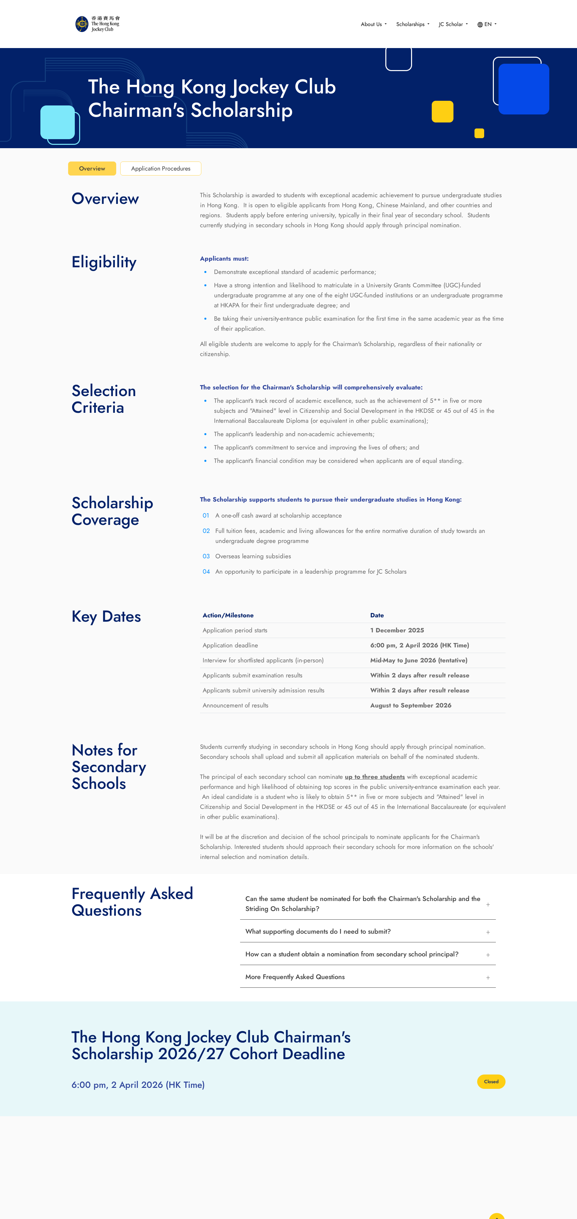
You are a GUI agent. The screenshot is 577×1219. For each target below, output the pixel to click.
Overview (92, 168)
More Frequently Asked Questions (295, 977)
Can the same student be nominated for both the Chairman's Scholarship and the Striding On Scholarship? (362, 904)
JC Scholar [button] (451, 24)
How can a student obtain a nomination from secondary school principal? (352, 954)
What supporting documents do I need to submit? (318, 931)
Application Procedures (160, 168)
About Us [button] (372, 24)
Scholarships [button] (411, 24)
